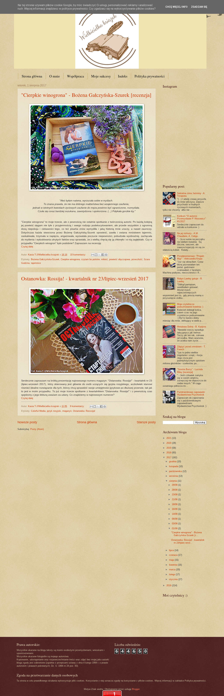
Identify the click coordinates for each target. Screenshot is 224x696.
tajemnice (36, 263)
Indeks (122, 76)
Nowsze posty (27, 422)
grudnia (173, 461)
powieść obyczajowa (119, 259)
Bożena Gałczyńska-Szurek (45, 259)
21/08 (175, 499)
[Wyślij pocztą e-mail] (92, 254)
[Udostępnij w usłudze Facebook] (102, 254)
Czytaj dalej (27, 246)
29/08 (175, 485)
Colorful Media (38, 411)
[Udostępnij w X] (99, 254)
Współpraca (75, 76)
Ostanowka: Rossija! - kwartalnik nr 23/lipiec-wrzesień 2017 (84, 278)
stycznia (173, 579)
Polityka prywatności (150, 76)
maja (172, 560)
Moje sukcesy (101, 76)
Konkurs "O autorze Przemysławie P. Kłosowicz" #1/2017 (191, 219)
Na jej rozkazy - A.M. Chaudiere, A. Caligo (187, 234)
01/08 (175, 528)
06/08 (175, 518)
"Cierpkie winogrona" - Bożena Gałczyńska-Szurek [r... (186, 533)
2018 (169, 452)
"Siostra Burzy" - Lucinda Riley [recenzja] (190, 370)
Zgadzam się (199, 6)
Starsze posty (146, 422)
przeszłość (136, 259)
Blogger (135, 689)
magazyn (67, 411)
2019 (169, 448)
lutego (172, 574)
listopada (174, 466)
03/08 (175, 523)
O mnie (54, 76)
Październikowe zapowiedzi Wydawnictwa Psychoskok (191, 393)
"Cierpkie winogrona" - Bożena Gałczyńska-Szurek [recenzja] (86, 94)
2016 (169, 585)
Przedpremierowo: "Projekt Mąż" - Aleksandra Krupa (190, 257)
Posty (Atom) (37, 429)
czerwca (173, 555)
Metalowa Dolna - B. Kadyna (191, 326)
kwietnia (173, 564)
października (176, 471)
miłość (104, 259)
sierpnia (173, 481)
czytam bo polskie (90, 259)
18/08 (175, 504)
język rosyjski (54, 411)
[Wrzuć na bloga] (96, 254)
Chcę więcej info (176, 6)
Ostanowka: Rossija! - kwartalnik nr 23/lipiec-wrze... (187, 541)
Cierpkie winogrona (70, 259)
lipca (171, 550)
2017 (169, 457)
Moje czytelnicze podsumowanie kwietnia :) (190, 305)
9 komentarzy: (77, 406)
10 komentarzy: (78, 254)
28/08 (175, 489)
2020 (169, 443)
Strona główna (32, 76)
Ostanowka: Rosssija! (84, 411)
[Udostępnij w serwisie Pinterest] (106, 254)
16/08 (175, 509)
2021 (169, 438)
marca (172, 569)
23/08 (175, 494)
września (174, 476)
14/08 (175, 514)
